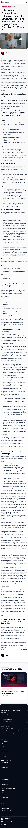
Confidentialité (5, 806)
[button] (26, 2)
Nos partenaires (5, 762)
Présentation (5, 741)
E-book (3, 792)
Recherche (4, 743)
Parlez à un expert (6, 779)
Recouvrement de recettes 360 (8, 716)
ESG (3, 764)
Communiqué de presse (7, 799)
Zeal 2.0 (4, 756)
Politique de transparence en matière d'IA (11, 813)
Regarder (4, 746)
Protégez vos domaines (7, 719)
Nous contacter (5, 784)
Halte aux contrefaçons (7, 728)
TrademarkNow (5, 754)
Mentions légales (5, 808)
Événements (4, 767)
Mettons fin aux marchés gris (8, 733)
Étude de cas (5, 797)
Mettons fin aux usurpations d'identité (10, 730)
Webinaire (4, 795)
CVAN (3, 724)
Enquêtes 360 (5, 714)
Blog (3, 790)
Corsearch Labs (5, 772)
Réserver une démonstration (8, 781)
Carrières (4, 769)
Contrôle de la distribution (7, 721)
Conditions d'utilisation (7, 810)
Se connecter (5, 777)
